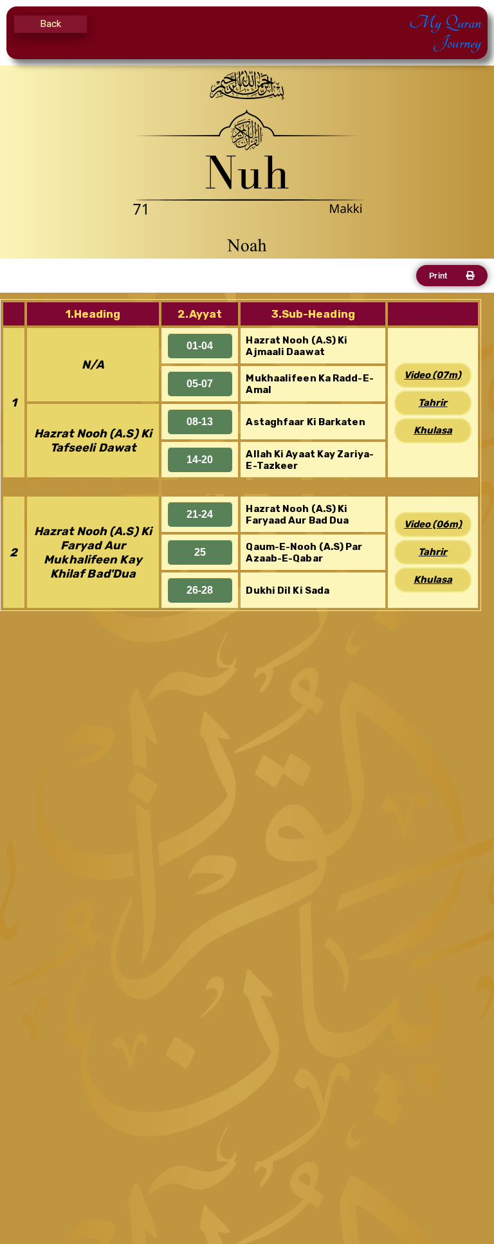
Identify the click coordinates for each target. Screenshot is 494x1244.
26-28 (200, 590)
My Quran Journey (445, 32)
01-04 (200, 345)
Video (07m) (432, 375)
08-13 (200, 421)
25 (200, 552)
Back (50, 24)
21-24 (200, 514)
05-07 (200, 383)
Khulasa (433, 430)
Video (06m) (433, 524)
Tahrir (432, 402)
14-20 (200, 459)
